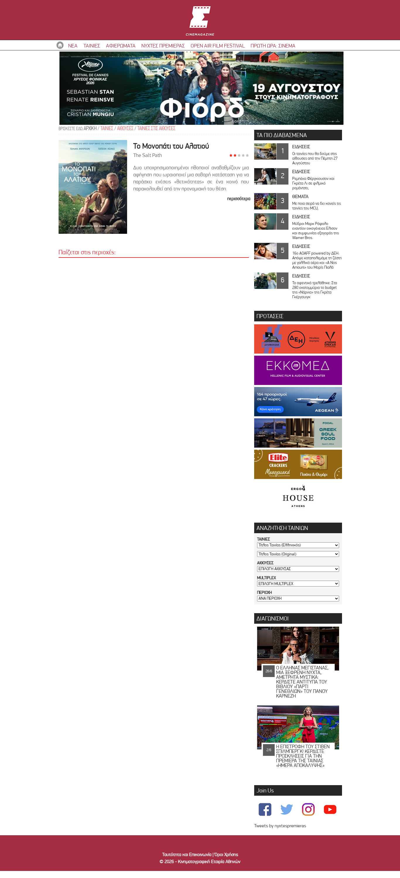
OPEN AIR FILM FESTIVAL (218, 45)
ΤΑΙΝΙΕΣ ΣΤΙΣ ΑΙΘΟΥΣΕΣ (156, 128)
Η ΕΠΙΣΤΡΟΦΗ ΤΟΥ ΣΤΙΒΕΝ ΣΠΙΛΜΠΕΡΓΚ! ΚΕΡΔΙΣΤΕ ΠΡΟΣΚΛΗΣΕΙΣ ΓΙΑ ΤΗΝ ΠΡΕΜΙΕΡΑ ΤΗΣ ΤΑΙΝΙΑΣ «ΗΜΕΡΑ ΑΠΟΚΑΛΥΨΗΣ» (303, 756)
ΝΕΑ (73, 45)
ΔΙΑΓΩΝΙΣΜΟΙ (273, 618)
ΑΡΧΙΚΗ (90, 128)
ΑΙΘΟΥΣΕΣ (125, 128)
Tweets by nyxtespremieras (280, 825)
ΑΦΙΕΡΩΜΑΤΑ (121, 45)
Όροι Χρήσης (226, 854)
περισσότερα (238, 198)
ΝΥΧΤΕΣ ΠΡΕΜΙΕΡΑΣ (163, 45)
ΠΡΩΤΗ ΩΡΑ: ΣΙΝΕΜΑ (273, 45)
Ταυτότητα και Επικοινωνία (186, 854)
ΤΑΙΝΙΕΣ (91, 45)
